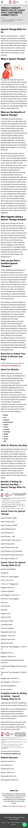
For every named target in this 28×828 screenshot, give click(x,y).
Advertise (23, 822)
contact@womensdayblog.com (11, 365)
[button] (24, 824)
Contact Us (13, 824)
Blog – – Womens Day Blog (13, 822)
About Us (4, 822)
